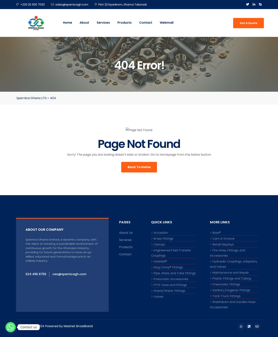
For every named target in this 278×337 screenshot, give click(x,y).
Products (124, 22)
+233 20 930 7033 (32, 4)
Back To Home (139, 167)
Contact (145, 22)
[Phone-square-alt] (249, 326)
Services (103, 22)
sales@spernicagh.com (71, 4)
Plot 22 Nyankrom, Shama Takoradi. (122, 4)
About (84, 22)
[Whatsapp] (241, 326)
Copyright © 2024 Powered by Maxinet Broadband (55, 326)
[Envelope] (257, 326)
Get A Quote (248, 23)
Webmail (166, 22)
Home (67, 22)
